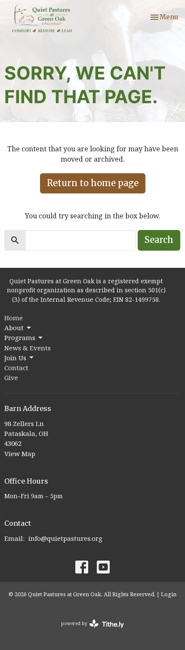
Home (13, 317)
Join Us (15, 357)
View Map (19, 453)
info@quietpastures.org (65, 538)
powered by (88, 630)
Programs (19, 337)
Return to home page (93, 183)
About (14, 327)
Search (159, 239)
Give (11, 377)
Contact (16, 367)
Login (168, 594)
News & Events (27, 347)
